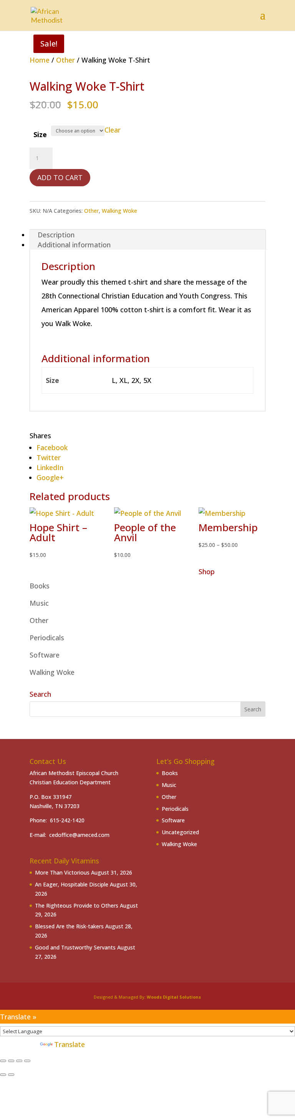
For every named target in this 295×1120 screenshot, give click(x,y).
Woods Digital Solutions (174, 997)
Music (39, 603)
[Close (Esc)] (27, 1061)
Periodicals (47, 637)
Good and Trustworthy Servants (75, 947)
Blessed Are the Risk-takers (69, 926)
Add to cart (60, 177)
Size (40, 134)
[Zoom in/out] (3, 1061)
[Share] (19, 1061)
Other (65, 60)
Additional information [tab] (74, 244)
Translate (69, 1044)
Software (45, 654)
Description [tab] (56, 234)
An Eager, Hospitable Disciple (71, 884)
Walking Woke (119, 210)
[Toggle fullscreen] (11, 1061)
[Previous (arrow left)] (3, 1075)
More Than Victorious (62, 872)
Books (40, 585)
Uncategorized (180, 832)
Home (40, 60)
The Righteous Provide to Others (76, 905)
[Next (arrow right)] (11, 1075)
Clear (112, 129)
